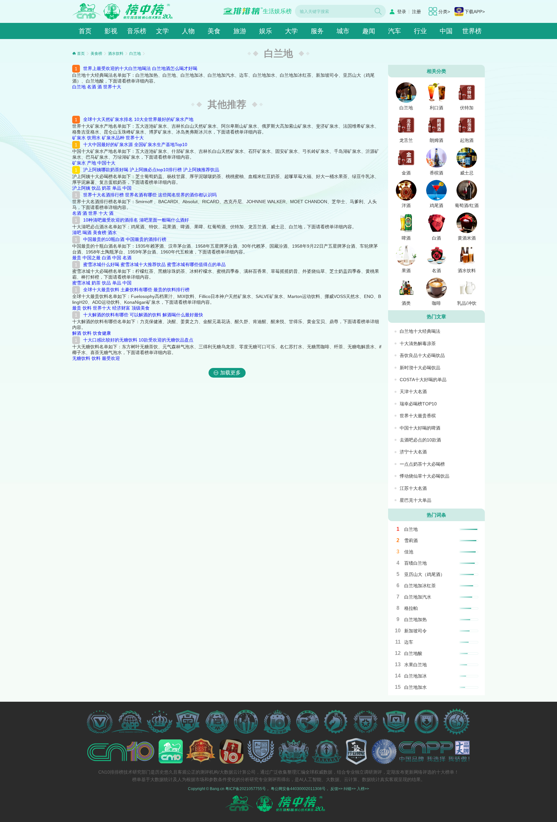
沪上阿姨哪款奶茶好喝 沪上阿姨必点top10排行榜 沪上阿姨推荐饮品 (151, 169)
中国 (446, 31)
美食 (214, 31)
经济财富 (121, 308)
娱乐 (265, 31)
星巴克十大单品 (415, 500)
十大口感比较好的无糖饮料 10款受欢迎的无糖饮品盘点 (138, 339)
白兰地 (135, 53)
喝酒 (87, 232)
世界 (92, 213)
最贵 (76, 257)
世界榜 (472, 31)
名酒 (91, 86)
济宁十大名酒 (413, 451)
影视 (110, 31)
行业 (420, 31)
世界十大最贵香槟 (418, 415)
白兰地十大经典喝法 (420, 331)
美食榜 (96, 53)
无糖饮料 (81, 358)
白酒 (106, 257)
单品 (116, 188)
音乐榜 (136, 31)
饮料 (87, 308)
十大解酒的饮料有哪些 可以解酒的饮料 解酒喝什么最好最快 (143, 314)
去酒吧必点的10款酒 (420, 439)
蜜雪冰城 (81, 282)
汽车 (394, 31)
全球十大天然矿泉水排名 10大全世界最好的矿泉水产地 (138, 119)
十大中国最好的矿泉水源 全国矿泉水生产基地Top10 (135, 144)
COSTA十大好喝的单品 (423, 379)
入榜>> (363, 789)
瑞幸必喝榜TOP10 (418, 403)
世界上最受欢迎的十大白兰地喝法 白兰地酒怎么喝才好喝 (140, 68)
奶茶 (106, 188)
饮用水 (94, 137)
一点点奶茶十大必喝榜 (422, 464)
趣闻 (368, 31)
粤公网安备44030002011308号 (298, 789)
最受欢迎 (111, 358)
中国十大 (106, 162)
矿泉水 (79, 137)
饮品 (96, 188)
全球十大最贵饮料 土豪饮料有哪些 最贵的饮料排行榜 (136, 289)
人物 (188, 31)
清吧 (76, 232)
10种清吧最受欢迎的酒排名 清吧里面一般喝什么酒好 (136, 220)
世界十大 (112, 86)
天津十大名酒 (413, 391)
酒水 (112, 232)
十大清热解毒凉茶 (418, 343)
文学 (162, 31)
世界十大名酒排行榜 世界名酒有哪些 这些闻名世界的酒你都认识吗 (150, 194)
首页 (85, 31)
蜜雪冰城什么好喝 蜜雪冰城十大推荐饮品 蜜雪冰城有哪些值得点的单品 (154, 264)
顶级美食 (141, 308)
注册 (416, 11)
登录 (401, 11)
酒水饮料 (115, 53)
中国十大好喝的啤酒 (420, 428)
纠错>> (350, 789)
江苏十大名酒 (413, 488)
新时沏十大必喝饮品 (420, 367)
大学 (291, 31)
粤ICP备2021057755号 (245, 789)
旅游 (239, 31)
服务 (317, 31)
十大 (103, 213)
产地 (91, 162)
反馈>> (336, 789)
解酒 (76, 333)
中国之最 (92, 257)
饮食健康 (102, 333)
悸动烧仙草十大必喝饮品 (424, 476)
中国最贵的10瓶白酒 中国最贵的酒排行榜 (124, 239)
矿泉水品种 (113, 137)
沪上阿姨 (81, 188)
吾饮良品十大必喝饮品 (422, 355)
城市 (343, 31)
